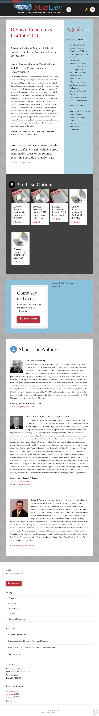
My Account (14, 583)
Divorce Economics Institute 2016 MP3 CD (20, 253)
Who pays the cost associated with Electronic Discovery (32, 648)
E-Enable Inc (54, 712)
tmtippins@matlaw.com (25, 407)
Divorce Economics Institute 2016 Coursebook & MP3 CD (39, 212)
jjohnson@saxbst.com (24, 484)
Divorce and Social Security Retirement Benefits (28, 641)
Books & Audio (14, 609)
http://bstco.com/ (23, 481)
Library (12, 614)
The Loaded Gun (15, 654)
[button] (68, 9)
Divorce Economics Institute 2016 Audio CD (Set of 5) (78, 212)
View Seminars (30, 318)
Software (12, 603)
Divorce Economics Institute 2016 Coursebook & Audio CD (20, 212)
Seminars (12, 598)
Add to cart (20, 199)
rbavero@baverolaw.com (25, 546)
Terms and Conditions (17, 619)
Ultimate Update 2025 (17, 634)
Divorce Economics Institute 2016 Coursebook (59, 210)
